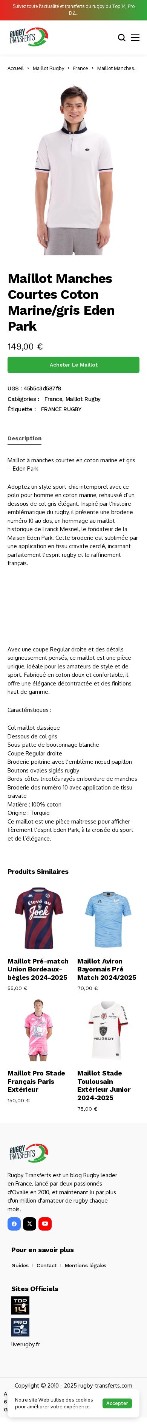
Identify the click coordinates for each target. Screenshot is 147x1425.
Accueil (16, 68)
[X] (29, 1224)
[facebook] (14, 1224)
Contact (47, 1265)
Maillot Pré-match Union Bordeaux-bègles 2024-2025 (38, 969)
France (80, 68)
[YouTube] (45, 1224)
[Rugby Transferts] (28, 37)
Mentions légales (85, 1265)
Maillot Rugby (48, 68)
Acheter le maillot (74, 365)
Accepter (117, 1403)
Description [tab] (24, 438)
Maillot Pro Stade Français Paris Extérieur (36, 1081)
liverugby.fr (25, 1344)
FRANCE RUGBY (61, 409)
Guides (19, 1265)
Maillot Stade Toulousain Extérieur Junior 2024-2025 (103, 1085)
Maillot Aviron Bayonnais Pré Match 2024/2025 (106, 969)
